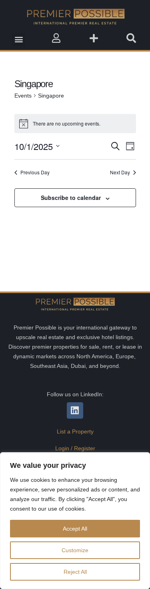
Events (23, 95)
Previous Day (35, 172)
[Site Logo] (75, 16)
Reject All (75, 572)
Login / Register (75, 448)
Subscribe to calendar (71, 198)
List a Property (75, 431)
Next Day (120, 172)
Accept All (75, 528)
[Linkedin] (75, 410)
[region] (75, 520)
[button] (18, 39)
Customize (75, 550)
